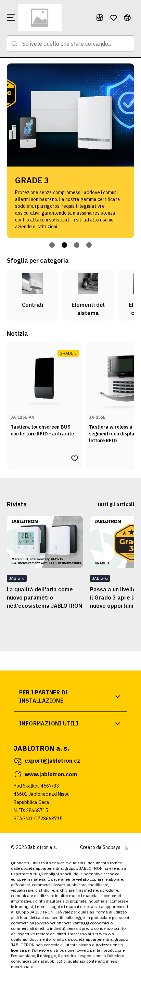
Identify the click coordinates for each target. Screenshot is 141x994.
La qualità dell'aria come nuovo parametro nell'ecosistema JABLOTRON (44, 597)
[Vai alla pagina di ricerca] (14, 43)
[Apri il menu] (11, 18)
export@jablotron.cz (52, 760)
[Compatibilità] (100, 18)
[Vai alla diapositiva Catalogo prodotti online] (52, 245)
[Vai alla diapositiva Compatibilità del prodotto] (76, 245)
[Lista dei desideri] (113, 18)
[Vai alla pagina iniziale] (54, 17)
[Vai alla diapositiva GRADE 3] (64, 245)
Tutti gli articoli (115, 504)
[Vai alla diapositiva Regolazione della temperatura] (89, 245)
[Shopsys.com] (126, 847)
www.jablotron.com (51, 774)
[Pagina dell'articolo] (45, 542)
